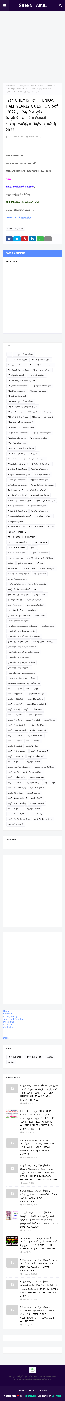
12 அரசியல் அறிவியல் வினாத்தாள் (21, 427)
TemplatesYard (29, 1396)
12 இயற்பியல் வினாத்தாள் (41, 433)
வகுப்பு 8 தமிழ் (36, 798)
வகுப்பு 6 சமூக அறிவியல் (44, 767)
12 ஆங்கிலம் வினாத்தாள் (18, 433)
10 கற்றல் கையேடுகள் (16, 365)
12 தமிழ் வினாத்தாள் (37, 459)
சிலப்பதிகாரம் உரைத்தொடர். (18, 574)
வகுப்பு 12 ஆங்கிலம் (15, 735)
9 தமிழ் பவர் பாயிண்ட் (43, 516)
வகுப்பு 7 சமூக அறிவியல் (32, 772)
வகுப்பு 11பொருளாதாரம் (17, 730)
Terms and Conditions (14, 1019)
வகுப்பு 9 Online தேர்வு (17, 803)
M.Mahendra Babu (16, 137)
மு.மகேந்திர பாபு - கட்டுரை (18, 641)
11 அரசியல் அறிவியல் (37, 375)
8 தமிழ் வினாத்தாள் (16, 506)
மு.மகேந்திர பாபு (48, 626)
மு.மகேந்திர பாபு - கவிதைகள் (44, 641)
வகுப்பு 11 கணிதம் (15, 720)
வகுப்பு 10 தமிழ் (14, 709)
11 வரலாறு (47, 412)
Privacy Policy (10, 1016)
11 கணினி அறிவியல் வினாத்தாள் (21, 401)
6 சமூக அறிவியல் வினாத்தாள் (19, 474)
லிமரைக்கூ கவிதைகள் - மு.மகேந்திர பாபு (24, 683)
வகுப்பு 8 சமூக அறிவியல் (17, 798)
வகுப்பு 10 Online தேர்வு (36, 694)
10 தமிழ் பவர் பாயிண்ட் (42, 370)
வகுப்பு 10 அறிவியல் (15, 699)
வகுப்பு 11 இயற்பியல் (35, 715)
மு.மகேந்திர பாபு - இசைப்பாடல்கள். (21, 631)
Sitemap (7, 1013)
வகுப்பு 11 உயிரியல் (15, 688)
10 (9, 354)
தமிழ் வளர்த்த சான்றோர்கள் (19, 594)
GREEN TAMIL (32, 5)
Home (8, 86)
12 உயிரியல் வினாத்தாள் (17, 438)
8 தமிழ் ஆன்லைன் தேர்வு (45, 500)
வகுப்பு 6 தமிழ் (13, 772)
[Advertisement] (32, 45)
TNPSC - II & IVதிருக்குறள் (19, 542)
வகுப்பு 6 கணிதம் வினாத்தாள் (19, 767)
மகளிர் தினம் (40, 615)
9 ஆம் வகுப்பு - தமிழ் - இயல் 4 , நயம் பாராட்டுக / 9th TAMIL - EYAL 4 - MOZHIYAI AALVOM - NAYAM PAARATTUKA (38, 1265)
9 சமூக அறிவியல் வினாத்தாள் (19, 516)
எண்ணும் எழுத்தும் (15, 558)
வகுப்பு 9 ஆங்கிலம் (15, 809)
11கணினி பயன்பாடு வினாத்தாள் (20, 422)
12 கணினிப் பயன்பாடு (16, 459)
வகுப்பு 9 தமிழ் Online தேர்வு (19, 819)
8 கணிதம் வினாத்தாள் (40, 495)
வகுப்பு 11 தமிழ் (50, 720)
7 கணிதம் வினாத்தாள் (17, 480)
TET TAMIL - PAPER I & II (18, 532)
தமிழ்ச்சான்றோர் (40, 594)
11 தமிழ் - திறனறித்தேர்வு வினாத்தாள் (22, 407)
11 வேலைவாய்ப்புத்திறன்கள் (42, 417)
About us (7, 1024)
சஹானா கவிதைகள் (48, 568)
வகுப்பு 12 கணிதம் (33, 741)
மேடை (33, 678)
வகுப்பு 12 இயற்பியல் (35, 735)
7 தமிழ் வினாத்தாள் (15, 490)
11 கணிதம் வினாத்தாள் (17, 396)
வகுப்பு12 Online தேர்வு (43, 819)
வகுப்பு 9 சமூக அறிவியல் (17, 814)
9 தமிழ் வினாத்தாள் (15, 521)
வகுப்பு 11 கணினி (33, 720)
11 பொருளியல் (33, 412)
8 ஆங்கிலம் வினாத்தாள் (17, 495)
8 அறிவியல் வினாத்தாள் (36, 490)
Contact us (8, 1027)
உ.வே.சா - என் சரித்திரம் (17, 553)
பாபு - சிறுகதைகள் (15, 605)
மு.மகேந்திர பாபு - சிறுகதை (18, 657)
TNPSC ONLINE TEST (16, 547)
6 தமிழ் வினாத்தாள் (43, 474)
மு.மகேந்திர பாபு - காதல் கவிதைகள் (22, 647)
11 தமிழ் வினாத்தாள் (16, 412)
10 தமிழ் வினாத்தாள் (16, 375)
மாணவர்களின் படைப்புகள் (18, 621)
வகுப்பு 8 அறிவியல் (37, 788)
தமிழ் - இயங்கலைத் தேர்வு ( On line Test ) (24, 589)
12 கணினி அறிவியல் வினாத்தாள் (21, 448)
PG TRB (51, 527)
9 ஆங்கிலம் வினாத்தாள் (17, 511)
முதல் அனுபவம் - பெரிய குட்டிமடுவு (21, 673)
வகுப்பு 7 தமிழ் (49, 782)
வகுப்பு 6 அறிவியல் (15, 694)
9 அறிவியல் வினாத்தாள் (37, 506)
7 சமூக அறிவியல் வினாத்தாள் (42, 485)
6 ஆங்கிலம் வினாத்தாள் (17, 469)
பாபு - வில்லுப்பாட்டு (15, 610)
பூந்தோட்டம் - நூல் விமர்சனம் (19, 615)
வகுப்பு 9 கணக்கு (33, 809)
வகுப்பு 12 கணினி (15, 746)
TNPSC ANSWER (40, 542)
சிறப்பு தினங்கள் (39, 574)
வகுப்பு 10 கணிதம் (15, 704)
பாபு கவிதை (31, 610)
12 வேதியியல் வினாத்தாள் (18, 464)
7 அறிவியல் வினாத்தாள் (39, 480)
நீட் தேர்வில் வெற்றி (15, 600)
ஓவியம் (11, 563)
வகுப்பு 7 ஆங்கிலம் (15, 782)
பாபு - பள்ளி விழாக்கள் (35, 605)
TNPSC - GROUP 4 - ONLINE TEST (21, 537)
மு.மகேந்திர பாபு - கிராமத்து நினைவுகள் (23, 652)
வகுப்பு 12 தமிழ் (32, 688)
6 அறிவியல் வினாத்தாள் (41, 464)
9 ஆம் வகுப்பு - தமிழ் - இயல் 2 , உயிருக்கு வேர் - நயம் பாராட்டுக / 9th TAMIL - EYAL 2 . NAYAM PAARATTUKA (38, 1196)
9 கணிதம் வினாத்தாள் (40, 511)
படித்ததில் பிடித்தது (34, 600)
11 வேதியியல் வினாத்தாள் (18, 417)
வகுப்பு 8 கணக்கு (33, 793)
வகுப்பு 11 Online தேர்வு (33, 709)
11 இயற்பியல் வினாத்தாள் (41, 386)
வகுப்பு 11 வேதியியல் (37, 725)
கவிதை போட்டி (13, 568)
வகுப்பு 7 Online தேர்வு (16, 777)
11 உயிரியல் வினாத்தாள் (17, 391)
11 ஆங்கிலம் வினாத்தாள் (17, 386)
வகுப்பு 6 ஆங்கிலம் (15, 762)
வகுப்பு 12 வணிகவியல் (39, 751)
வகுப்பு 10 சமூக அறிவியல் (36, 704)
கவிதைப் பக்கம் (30, 568)
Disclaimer (8, 1021)
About (31, 1390)
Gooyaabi (56, 1396)
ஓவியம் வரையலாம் (25, 563)
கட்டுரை (40, 563)
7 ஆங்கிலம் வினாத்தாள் (17, 485)
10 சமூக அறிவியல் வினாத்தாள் (41, 365)
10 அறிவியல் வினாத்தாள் (24, 354)
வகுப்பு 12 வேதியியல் (20, 86)
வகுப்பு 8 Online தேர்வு (17, 788)
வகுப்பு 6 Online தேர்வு (36, 756)
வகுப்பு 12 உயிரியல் (15, 741)
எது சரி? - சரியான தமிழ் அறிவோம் (40, 558)
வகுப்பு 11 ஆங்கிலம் (15, 715)
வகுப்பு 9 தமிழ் (36, 814)
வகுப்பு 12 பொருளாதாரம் (17, 751)
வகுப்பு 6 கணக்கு (33, 762)
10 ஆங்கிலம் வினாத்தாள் (18, 360)
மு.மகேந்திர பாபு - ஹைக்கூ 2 (19, 668)
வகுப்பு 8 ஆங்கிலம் (15, 793)
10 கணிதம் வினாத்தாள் (41, 360)
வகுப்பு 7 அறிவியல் (37, 777)
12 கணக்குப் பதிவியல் (38, 438)
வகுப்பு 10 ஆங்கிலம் (35, 699)
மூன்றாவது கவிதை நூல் (17, 678)
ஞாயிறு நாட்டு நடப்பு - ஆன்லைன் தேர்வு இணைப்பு (27, 584)
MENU (6, 1038)
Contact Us (42, 1390)
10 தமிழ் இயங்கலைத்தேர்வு (18, 370)
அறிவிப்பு (32, 547)
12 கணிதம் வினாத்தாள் (17, 443)
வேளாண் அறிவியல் (15, 824)
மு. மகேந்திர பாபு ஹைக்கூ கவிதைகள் (22, 626)
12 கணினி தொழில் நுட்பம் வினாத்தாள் (23, 453)
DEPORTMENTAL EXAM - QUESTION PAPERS (25, 527)
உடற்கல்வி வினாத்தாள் (39, 553)
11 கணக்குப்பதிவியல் (38, 391)
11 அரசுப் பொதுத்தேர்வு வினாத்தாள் (21, 380)
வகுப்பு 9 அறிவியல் (37, 803)
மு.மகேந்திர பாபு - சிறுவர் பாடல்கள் (21, 662)
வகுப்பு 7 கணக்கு (33, 782)
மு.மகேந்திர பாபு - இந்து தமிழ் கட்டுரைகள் (24, 636)
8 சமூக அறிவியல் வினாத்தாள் (19, 500)
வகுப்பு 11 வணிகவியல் (16, 725)
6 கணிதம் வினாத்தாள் (40, 469)
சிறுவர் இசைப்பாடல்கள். (17, 579)
